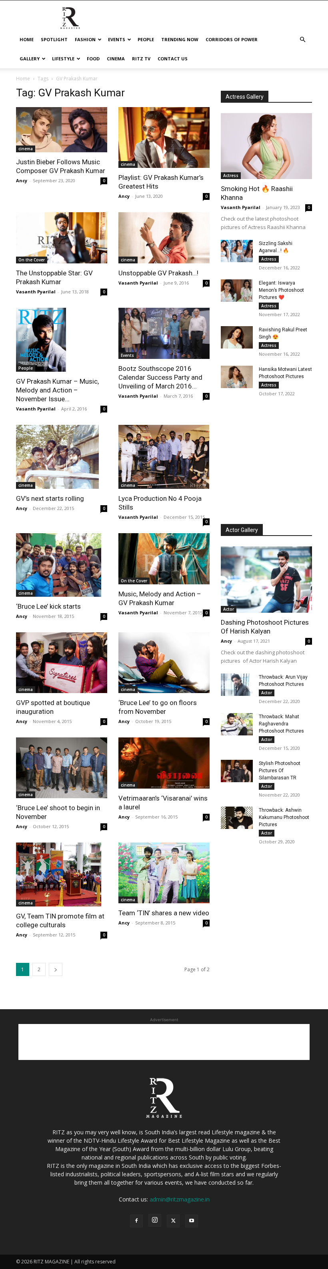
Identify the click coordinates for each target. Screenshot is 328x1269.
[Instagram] (154, 1220)
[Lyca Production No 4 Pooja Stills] (164, 457)
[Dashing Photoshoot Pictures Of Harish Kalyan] (266, 579)
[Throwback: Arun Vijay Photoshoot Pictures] (237, 684)
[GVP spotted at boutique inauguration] (61, 662)
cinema (116, 59)
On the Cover (31, 260)
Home (27, 39)
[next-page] (55, 969)
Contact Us (173, 59)
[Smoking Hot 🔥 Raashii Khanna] (266, 146)
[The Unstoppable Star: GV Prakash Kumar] (61, 237)
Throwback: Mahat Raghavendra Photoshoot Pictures (281, 724)
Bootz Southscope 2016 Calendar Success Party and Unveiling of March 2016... (160, 377)
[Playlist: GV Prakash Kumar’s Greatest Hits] (164, 137)
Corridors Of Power (232, 39)
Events (116, 39)
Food (93, 59)
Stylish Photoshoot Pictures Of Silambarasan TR (279, 771)
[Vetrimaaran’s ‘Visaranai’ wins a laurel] (164, 762)
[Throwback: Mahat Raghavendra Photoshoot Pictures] (237, 724)
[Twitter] (173, 1221)
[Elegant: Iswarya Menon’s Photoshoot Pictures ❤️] (237, 290)
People (146, 39)
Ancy (21, 180)
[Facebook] (136, 1221)
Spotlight (54, 39)
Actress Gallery (245, 97)
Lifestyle (63, 59)
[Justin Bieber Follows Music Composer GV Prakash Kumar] (61, 129)
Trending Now (179, 39)
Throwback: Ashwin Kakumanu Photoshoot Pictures (284, 817)
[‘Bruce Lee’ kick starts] (61, 565)
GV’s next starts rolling (50, 498)
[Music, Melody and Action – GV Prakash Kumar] (164, 558)
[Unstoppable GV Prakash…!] (164, 237)
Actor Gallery (242, 530)
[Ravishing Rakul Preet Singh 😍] (237, 337)
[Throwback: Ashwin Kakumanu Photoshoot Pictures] (237, 818)
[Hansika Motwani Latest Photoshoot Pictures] (237, 377)
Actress (230, 175)
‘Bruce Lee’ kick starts (48, 606)
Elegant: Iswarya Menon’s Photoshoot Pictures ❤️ (281, 290)
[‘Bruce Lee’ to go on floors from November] (164, 662)
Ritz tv (141, 59)
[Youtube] (191, 1221)
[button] (302, 40)
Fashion (85, 39)
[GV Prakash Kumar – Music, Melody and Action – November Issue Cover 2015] (61, 340)
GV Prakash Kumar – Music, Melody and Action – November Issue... (57, 390)
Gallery (30, 59)
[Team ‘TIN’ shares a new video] (164, 873)
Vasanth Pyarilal (36, 292)
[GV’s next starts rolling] (61, 457)
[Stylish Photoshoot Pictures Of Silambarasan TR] (237, 771)
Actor (228, 609)
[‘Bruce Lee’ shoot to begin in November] (61, 767)
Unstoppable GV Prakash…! (158, 273)
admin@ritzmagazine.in (180, 1199)
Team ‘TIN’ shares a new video (163, 913)
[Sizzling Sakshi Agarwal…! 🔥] (237, 251)
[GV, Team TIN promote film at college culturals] (61, 874)
